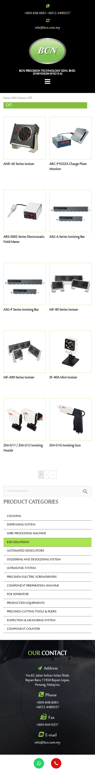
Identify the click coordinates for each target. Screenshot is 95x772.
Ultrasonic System (21, 568)
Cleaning (14, 516)
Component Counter (23, 629)
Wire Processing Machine (26, 533)
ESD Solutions (19, 98)
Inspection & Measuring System (31, 620)
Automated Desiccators (25, 551)
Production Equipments (26, 603)
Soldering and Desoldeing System (34, 559)
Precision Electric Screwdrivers (32, 577)
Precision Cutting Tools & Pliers (31, 612)
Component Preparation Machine (33, 586)
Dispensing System (21, 525)
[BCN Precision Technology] (48, 50)
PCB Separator (18, 594)
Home (6, 98)
